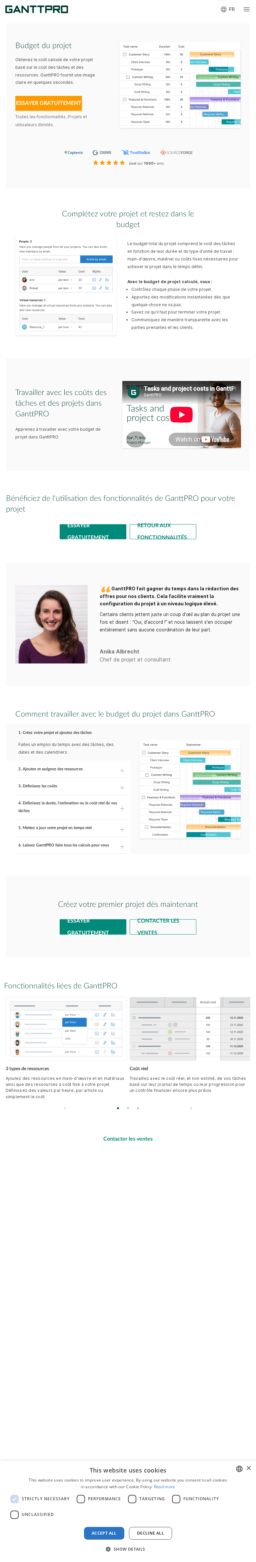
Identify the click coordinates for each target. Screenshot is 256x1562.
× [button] (248, 1468)
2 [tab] (128, 1108)
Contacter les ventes (158, 927)
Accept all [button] (104, 1533)
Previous (65, 1108)
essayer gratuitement (48, 103)
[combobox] (239, 1469)
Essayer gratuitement (88, 532)
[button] (128, 1549)
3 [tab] (138, 1108)
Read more (164, 1487)
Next (191, 1108)
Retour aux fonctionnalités (162, 532)
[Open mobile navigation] (247, 9)
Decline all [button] (150, 1533)
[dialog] (128, 1511)
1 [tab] (118, 1108)
